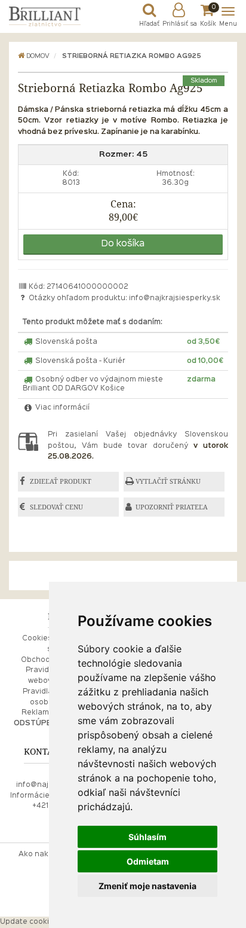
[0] (208, 13)
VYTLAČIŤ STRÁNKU (168, 481)
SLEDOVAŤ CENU (56, 507)
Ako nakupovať (47, 854)
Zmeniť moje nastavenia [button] (147, 886)
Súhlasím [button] (147, 837)
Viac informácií (61, 408)
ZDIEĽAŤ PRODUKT (60, 481)
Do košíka (123, 244)
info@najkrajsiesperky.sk (174, 298)
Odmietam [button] (148, 861)
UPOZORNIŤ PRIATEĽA (172, 507)
